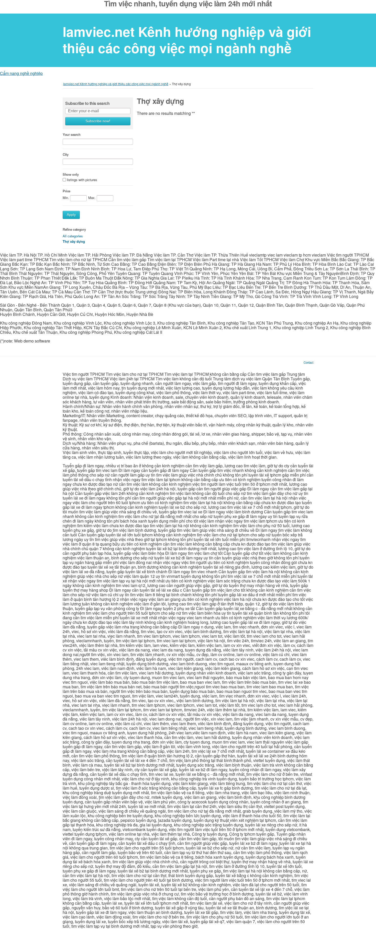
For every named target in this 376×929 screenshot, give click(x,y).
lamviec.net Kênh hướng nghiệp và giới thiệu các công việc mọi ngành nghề (187, 40)
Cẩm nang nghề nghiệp (21, 73)
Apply (71, 215)
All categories (73, 236)
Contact (308, 362)
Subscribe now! (97, 121)
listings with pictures (82, 179)
